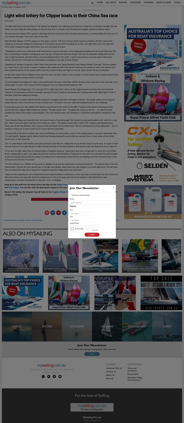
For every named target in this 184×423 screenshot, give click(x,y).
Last (71, 217)
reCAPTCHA (74, 223)
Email (72, 199)
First (71, 210)
